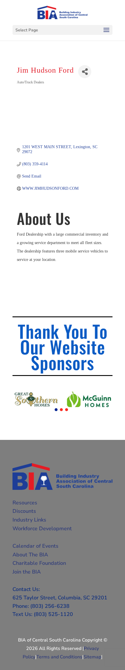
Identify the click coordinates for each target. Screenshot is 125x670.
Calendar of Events (35, 545)
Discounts (24, 511)
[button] (56, 409)
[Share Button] (84, 71)
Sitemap (92, 657)
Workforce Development (42, 528)
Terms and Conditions (59, 657)
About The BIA (30, 554)
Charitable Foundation (39, 563)
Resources (24, 502)
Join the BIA (26, 571)
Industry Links (29, 519)
